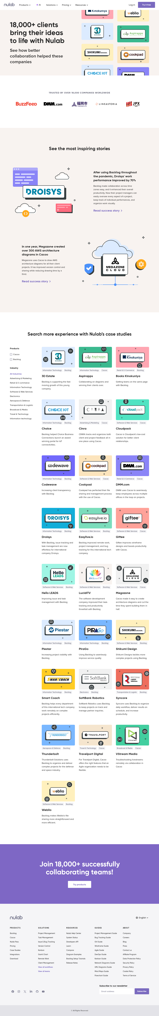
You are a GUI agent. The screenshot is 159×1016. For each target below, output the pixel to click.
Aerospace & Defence (51, 748)
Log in (132, 4)
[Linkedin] (31, 992)
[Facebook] (13, 991)
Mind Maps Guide (102, 971)
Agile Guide (99, 950)
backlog (68, 370)
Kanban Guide (100, 959)
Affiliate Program (129, 954)
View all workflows (45, 967)
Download (14, 959)
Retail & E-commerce (125, 370)
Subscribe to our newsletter (113, 985)
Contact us (127, 950)
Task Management (45, 937)
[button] (142, 917)
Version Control (44, 946)
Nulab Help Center (73, 933)
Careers (126, 937)
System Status (72, 937)
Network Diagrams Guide (105, 963)
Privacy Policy (128, 967)
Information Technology (52, 370)
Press (125, 946)
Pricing (12, 946)
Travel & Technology (88, 748)
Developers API (72, 942)
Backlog (13, 933)
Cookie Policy (128, 971)
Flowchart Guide (101, 975)
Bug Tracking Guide (103, 937)
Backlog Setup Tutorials (75, 959)
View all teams (44, 971)
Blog (124, 942)
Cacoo (12, 937)
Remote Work (43, 959)
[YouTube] (43, 991)
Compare (70, 950)
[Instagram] (19, 991)
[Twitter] (25, 991)
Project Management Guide (106, 933)
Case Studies (15, 950)
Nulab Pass (14, 942)
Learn (68, 946)
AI (40, 4)
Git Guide (98, 942)
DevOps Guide (100, 954)
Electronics (84, 692)
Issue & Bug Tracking (46, 942)
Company (127, 933)
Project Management (46, 933)
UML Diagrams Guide (103, 967)
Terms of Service (129, 975)
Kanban (41, 950)
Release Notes (72, 963)
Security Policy (128, 963)
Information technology (52, 479)
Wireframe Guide (102, 946)
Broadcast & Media (124, 748)
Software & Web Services (127, 423)
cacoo (104, 370)
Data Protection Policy (132, 959)
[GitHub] (37, 991)
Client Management (46, 963)
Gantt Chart (43, 954)
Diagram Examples (73, 954)
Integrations (15, 954)
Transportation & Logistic (127, 692)
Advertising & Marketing (89, 423)
